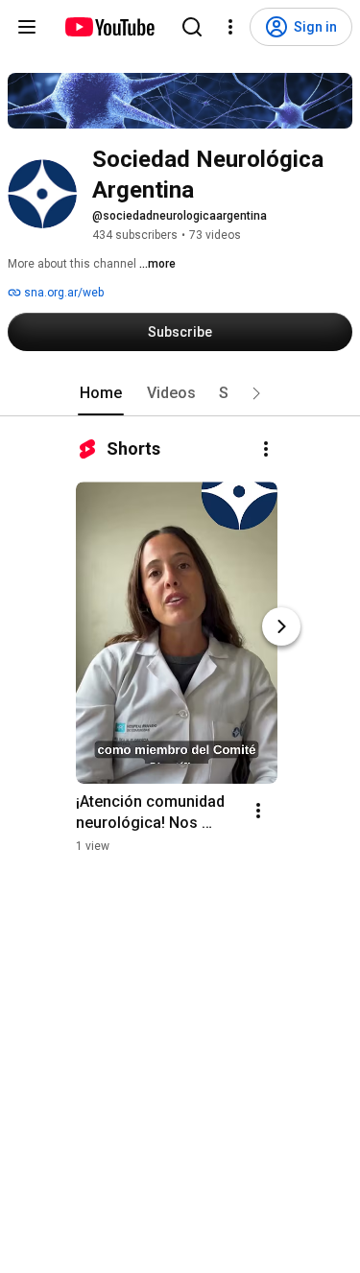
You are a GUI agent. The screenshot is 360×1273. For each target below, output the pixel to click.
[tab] (101, 393)
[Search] (192, 26)
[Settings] (230, 26)
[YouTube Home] (109, 27)
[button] (256, 393)
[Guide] (26, 26)
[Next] (281, 626)
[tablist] (180, 393)
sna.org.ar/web (62, 292)
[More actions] (266, 449)
